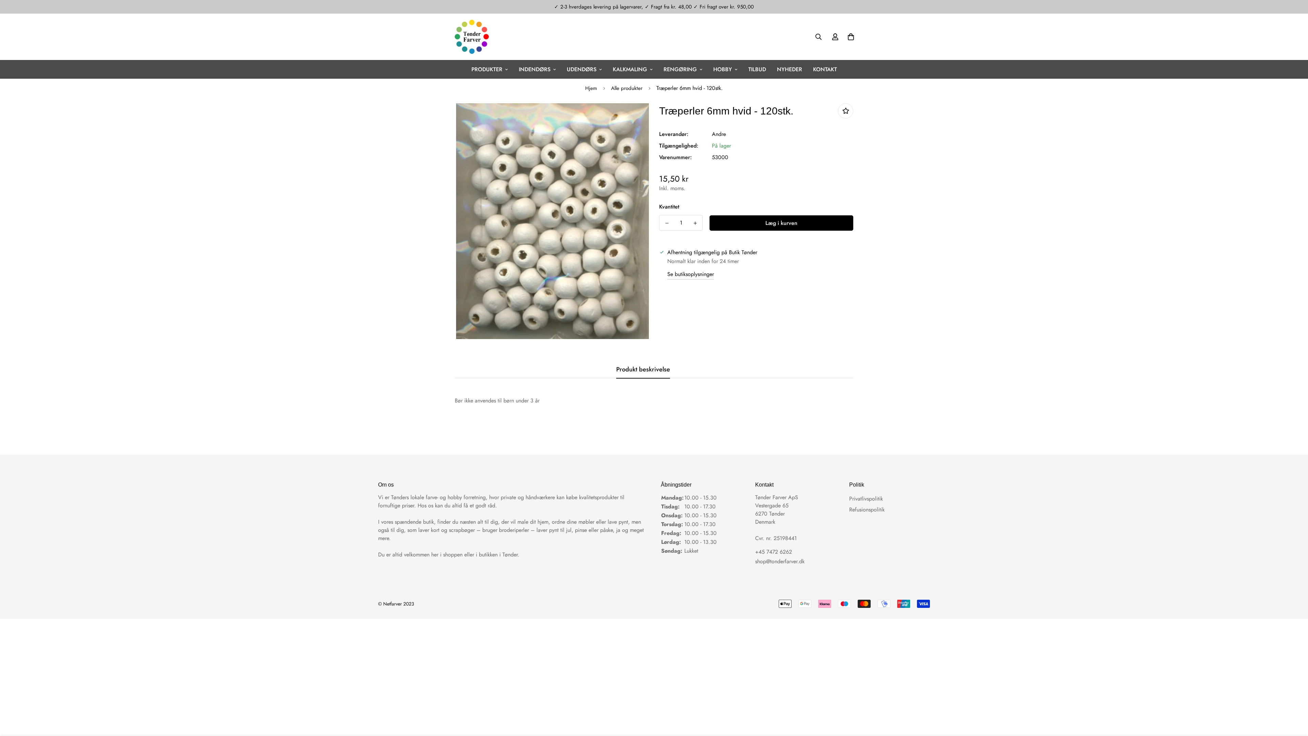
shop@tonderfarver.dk (780, 561)
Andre (719, 134)
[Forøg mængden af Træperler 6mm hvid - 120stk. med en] (695, 223)
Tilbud (757, 69)
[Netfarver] (472, 36)
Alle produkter (626, 88)
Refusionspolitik (867, 509)
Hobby (722, 69)
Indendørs (534, 69)
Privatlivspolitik (866, 499)
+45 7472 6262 (773, 552)
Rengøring (680, 69)
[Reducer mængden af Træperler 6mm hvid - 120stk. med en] (666, 223)
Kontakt (825, 69)
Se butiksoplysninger (690, 274)
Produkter (486, 69)
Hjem (591, 88)
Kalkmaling (630, 69)
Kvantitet (669, 207)
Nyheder (789, 69)
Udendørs (581, 69)
